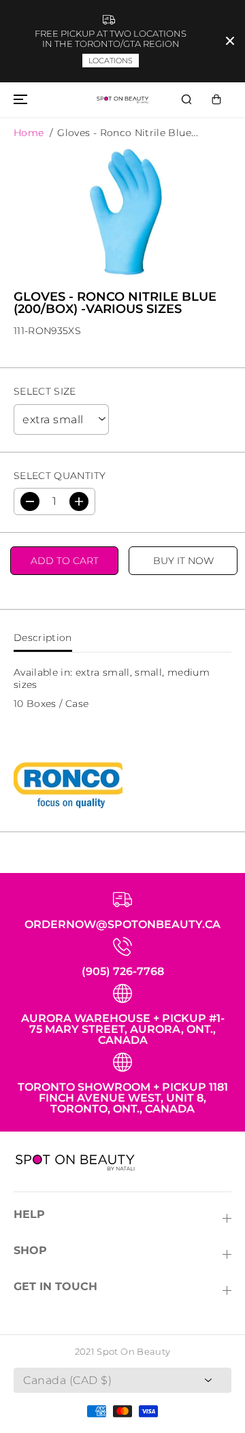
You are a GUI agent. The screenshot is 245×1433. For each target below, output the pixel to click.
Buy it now (183, 561)
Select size (45, 391)
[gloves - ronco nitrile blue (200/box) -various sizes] (122, 213)
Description (43, 637)
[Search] (186, 99)
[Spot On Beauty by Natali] (122, 100)
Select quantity (59, 476)
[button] (18, 100)
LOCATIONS (110, 60)
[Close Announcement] (230, 41)
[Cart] (216, 99)
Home (29, 133)
